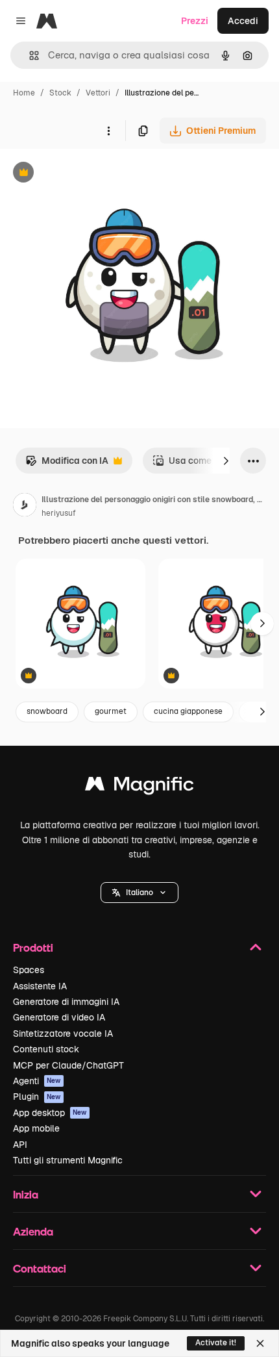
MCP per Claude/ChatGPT (68, 1065)
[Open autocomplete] (29, 55)
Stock (60, 93)
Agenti (37, 1081)
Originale (85, 174)
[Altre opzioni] (108, 131)
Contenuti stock (46, 1049)
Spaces (28, 970)
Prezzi (194, 21)
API (20, 1144)
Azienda (33, 1231)
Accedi (243, 21)
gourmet (111, 711)
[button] (139, 892)
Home (24, 93)
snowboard (47, 711)
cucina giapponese (188, 711)
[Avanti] (225, 461)
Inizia (25, 1194)
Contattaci (39, 1268)
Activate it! (215, 1343)
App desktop (50, 1113)
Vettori (98, 93)
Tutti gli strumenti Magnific (68, 1160)
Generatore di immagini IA (66, 1002)
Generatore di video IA (59, 1017)
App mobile (36, 1128)
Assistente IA (40, 986)
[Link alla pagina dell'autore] (24, 506)
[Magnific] (139, 787)
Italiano (139, 892)
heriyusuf (59, 513)
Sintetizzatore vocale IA (63, 1033)
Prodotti (33, 947)
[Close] (260, 1343)
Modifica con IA (66, 464)
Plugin (37, 1096)
